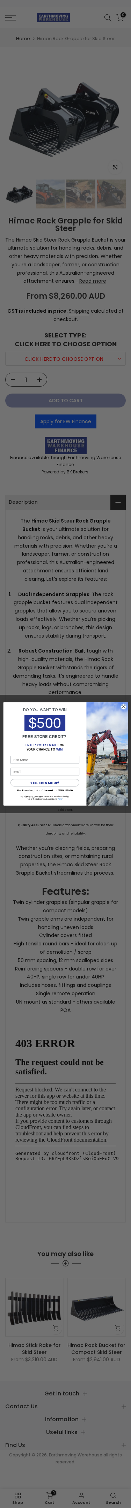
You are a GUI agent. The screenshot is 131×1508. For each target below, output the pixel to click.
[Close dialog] (123, 706)
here (59, 799)
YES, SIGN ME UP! (44, 782)
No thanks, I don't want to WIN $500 (45, 790)
